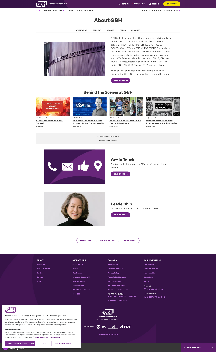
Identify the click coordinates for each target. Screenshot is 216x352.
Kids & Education (43, 269)
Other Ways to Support (81, 290)
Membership (77, 273)
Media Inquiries (149, 273)
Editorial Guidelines (115, 269)
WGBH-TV (112, 296)
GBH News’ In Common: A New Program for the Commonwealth (88, 122)
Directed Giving (78, 281)
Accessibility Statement (117, 277)
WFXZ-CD (133, 296)
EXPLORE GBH (85, 240)
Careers (40, 277)
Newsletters (148, 277)
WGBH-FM (112, 300)
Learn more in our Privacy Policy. (47, 337)
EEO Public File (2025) (116, 286)
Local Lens (150, 126)
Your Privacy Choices (108, 334)
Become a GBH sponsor (108, 140)
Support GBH (171, 11)
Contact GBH (149, 265)
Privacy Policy (113, 273)
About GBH (41, 265)
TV (37, 11)
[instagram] (145, 289)
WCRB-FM (123, 300)
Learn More (119, 80)
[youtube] (150, 289)
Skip (44, 343)
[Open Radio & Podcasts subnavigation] (63, 10)
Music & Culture (85, 11)
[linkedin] (162, 289)
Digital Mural (130, 240)
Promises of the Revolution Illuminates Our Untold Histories (161, 122)
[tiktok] (147, 289)
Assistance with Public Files (118, 290)
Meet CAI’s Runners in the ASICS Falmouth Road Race (125, 122)
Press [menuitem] (123, 30)
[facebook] (159, 289)
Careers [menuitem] (97, 30)
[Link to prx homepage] (125, 326)
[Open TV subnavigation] (39, 10)
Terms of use (113, 265)
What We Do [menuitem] (81, 30)
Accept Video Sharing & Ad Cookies (20, 343)
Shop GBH (157, 11)
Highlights (40, 126)
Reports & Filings (107, 240)
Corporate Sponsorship (81, 277)
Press (39, 281)
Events (146, 11)
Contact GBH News (151, 269)
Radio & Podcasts (53, 11)
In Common (77, 126)
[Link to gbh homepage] (41, 4)
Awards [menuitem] (110, 30)
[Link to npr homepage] (113, 326)
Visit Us (146, 281)
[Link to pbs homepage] (101, 326)
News (70, 11)
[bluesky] (153, 289)
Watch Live (139, 4)
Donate (173, 4)
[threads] (156, 289)
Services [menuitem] (135, 30)
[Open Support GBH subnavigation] (179, 10)
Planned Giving (78, 286)
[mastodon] (156, 297)
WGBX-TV (122, 296)
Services (40, 273)
